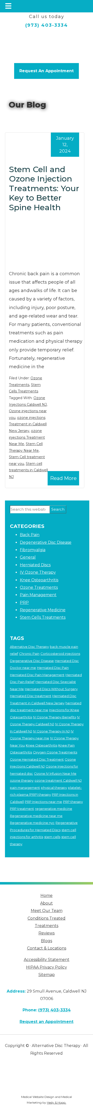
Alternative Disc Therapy (29, 647)
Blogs (46, 940)
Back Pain (29, 534)
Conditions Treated (46, 918)
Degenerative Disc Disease (45, 542)
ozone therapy (21, 780)
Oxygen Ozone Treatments (55, 752)
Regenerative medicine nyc (32, 823)
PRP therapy (73, 802)
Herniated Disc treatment (30, 696)
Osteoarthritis (21, 752)
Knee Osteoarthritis (39, 580)
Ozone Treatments (39, 587)
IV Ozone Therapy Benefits (54, 717)
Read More (63, 478)
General (28, 557)
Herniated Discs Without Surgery (51, 689)
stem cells (52, 837)
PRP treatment (22, 809)
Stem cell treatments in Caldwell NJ (28, 470)
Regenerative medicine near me (36, 816)
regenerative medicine (53, 809)
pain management (25, 788)
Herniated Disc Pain (53, 668)
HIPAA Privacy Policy (46, 967)
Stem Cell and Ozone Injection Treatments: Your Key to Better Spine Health (44, 188)
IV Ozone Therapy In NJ (51, 731)
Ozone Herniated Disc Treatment (37, 759)
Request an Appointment (46, 1021)
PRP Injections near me (43, 802)
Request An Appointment (46, 70)
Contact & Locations (46, 948)
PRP (24, 602)
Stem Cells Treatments (42, 617)
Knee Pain (66, 745)
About (46, 903)
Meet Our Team (46, 910)
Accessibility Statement (46, 959)
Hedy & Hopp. (56, 1102)
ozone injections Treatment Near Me (27, 437)
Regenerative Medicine (42, 610)
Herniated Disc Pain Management (37, 675)
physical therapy (54, 788)
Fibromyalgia (32, 549)
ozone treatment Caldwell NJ (58, 780)
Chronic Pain (29, 654)
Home (46, 895)
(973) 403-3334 (46, 25)
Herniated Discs (35, 565)
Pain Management (38, 594)
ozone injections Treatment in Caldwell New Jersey (28, 424)
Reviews (46, 933)
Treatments (46, 925)
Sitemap (46, 974)
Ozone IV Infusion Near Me (55, 773)
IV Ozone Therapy (38, 572)
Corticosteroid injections (60, 654)
